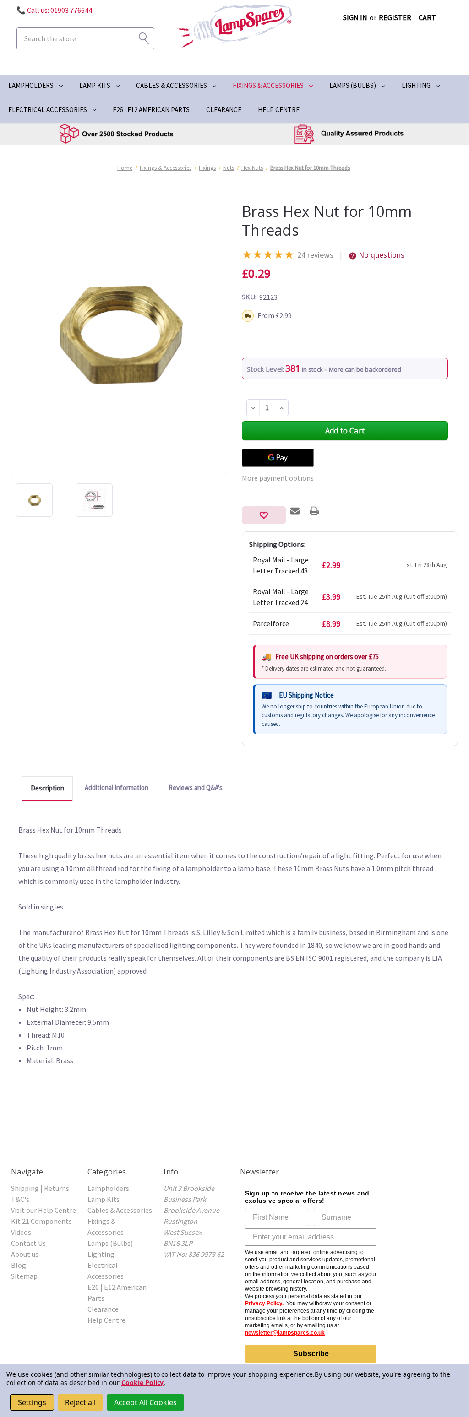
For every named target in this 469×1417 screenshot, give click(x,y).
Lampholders (31, 85)
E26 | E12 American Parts (151, 109)
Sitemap (24, 1276)
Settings (32, 1402)
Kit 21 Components (41, 1221)
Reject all (80, 1402)
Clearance (223, 109)
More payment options (278, 477)
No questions (381, 254)
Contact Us (28, 1243)
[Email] (295, 510)
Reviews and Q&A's (196, 787)
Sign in (355, 17)
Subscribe (311, 1354)
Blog (18, 1265)
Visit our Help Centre (43, 1210)
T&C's (20, 1199)
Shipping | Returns (40, 1188)
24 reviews (315, 254)
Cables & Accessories (171, 85)
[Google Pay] (278, 458)
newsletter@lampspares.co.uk (285, 1333)
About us (24, 1254)
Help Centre (279, 109)
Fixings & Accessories (268, 85)
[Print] (314, 510)
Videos (21, 1232)
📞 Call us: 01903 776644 (54, 10)
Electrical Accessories (47, 109)
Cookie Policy (142, 1382)
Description (47, 788)
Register (395, 17)
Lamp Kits (94, 85)
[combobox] (85, 38)
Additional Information (116, 787)
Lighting (416, 85)
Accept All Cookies (145, 1402)
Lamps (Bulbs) (352, 85)
